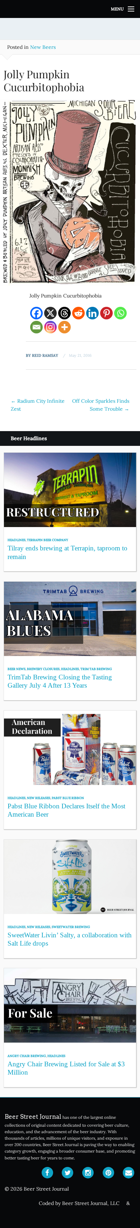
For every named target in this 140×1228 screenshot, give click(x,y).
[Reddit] (78, 313)
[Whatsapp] (120, 313)
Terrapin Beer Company (47, 540)
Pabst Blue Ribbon (68, 798)
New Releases (38, 798)
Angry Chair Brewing (27, 1056)
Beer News (16, 669)
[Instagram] (50, 327)
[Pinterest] (106, 313)
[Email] (36, 327)
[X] (50, 313)
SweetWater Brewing (71, 927)
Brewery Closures (43, 669)
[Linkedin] (92, 313)
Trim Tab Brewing (96, 669)
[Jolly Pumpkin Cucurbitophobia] (70, 194)
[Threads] (64, 313)
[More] (64, 327)
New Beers (43, 47)
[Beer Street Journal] (70, 9)
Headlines (16, 540)
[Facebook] (36, 313)
